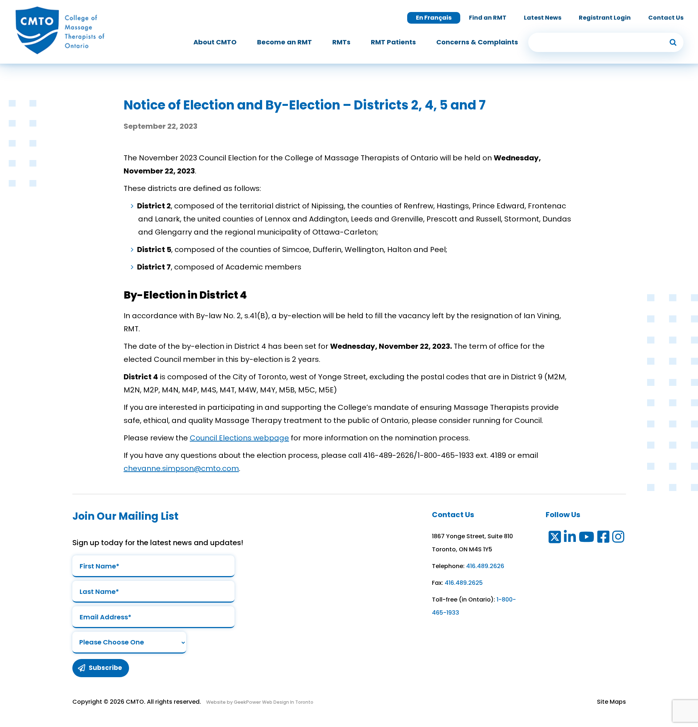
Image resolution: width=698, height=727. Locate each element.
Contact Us (665, 17)
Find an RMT (487, 17)
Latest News (542, 17)
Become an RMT (284, 42)
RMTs (341, 42)
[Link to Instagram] (618, 538)
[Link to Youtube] (587, 538)
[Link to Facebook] (603, 538)
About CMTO (215, 42)
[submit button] (673, 42)
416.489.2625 (464, 583)
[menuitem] (215, 42)
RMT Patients (393, 42)
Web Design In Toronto (287, 702)
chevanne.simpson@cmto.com (181, 468)
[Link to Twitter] (554, 538)
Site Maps (611, 702)
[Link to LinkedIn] (570, 538)
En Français (434, 17)
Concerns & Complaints (477, 42)
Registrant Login (605, 17)
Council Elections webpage (239, 438)
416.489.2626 (485, 566)
